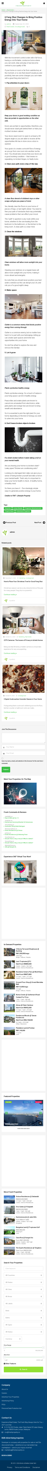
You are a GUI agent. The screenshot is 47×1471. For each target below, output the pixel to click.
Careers (4, 1393)
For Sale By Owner (29, 1102)
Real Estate (10, 10)
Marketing (22, 578)
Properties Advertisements (33, 508)
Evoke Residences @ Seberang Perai (16, 834)
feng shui (8, 508)
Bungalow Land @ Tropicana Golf (28, 1227)
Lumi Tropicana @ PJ (23, 961)
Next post (37, 522)
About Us (5, 1389)
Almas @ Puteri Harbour (24, 1005)
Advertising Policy (8, 1401)
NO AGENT (38, 1102)
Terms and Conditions (22, 1467)
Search (24, 1369)
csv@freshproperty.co (12, 1432)
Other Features (10, 1363)
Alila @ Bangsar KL (10, 847)
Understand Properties (23, 511)
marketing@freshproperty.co (14, 1450)
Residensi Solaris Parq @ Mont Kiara (29, 972)
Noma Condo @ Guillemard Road (28, 995)
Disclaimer (36, 1467)
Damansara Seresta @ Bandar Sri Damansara (19, 822)
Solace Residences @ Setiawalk (27, 1196)
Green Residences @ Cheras (13, 830)
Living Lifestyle (17, 508)
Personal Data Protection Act (12, 1408)
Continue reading (10, 594)
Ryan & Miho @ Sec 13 (12, 818)
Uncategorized (20, 27)
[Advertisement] (23, 913)
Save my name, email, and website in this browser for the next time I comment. (22, 762)
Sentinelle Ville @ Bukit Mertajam (15, 826)
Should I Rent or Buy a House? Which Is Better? (19, 838)
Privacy (9, 1467)
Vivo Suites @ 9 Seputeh (24, 1207)
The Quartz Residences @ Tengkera (28, 1248)
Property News (9, 511)
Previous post (11, 522)
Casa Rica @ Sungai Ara (24, 1238)
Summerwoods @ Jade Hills (26, 1217)
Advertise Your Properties (10, 1397)
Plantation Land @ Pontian (25, 1028)
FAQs (3, 1404)
